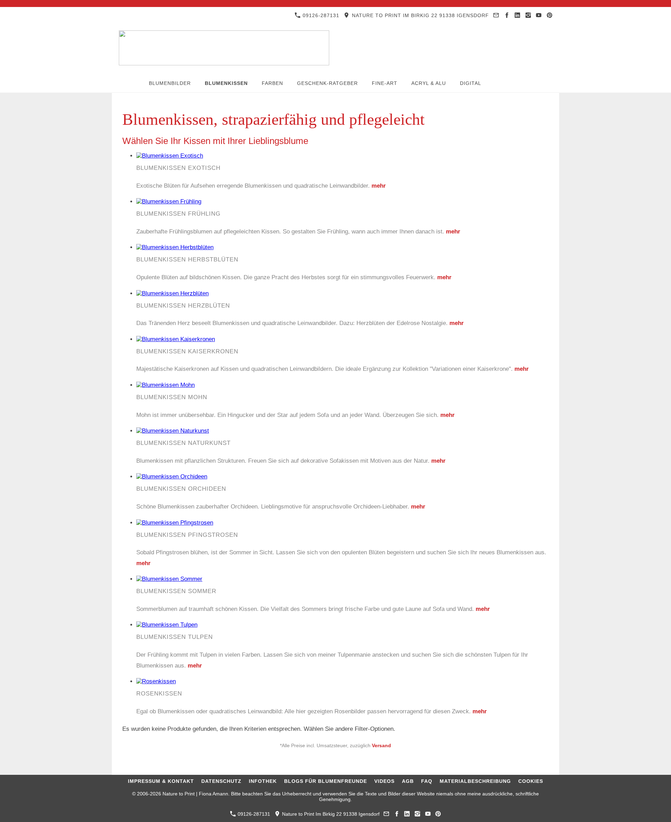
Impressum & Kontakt (161, 781)
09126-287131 (320, 15)
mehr (378, 185)
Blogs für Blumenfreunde (325, 781)
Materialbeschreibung (475, 781)
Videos (384, 781)
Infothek (263, 781)
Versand (381, 745)
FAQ (426, 781)
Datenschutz (221, 781)
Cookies (530, 781)
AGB (408, 781)
